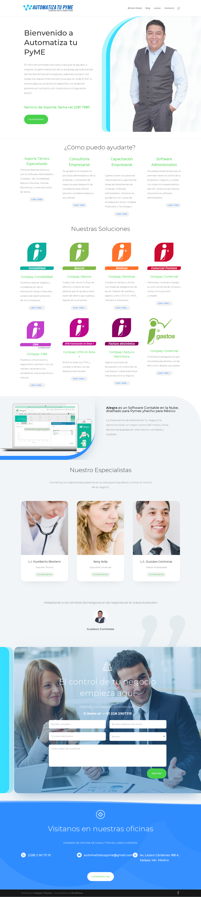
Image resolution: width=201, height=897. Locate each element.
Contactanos (36, 119)
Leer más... (36, 307)
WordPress (77, 893)
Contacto (169, 8)
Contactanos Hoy (100, 876)
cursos (157, 8)
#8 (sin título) (135, 8)
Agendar (157, 773)
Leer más (36, 199)
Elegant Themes (43, 893)
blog (148, 8)
